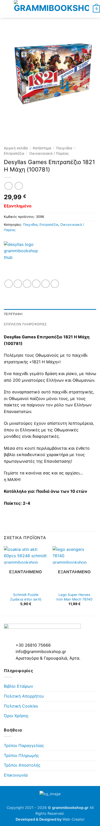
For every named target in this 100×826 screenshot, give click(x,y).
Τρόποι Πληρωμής (21, 755)
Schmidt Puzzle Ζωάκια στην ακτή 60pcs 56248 (25, 599)
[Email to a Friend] (36, 283)
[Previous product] (19, 186)
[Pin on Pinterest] (45, 283)
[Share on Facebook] (18, 283)
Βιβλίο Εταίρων (18, 686)
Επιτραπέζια (14, 153)
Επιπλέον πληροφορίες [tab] (25, 324)
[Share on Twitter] (27, 283)
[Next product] (8, 186)
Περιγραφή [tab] (13, 314)
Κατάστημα (42, 148)
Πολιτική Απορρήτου (24, 696)
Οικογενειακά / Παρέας (49, 153)
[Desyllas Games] (23, 260)
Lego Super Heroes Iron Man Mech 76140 (74, 597)
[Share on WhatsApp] (8, 283)
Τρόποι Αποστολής (22, 765)
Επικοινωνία (16, 775)
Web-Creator (73, 819)
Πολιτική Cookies (21, 706)
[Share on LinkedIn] (55, 283)
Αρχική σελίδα (16, 148)
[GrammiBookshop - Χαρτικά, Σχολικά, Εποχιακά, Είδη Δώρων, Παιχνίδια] (51, 9)
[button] (7, 9)
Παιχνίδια (64, 148)
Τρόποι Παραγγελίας (24, 745)
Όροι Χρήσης (16, 715)
